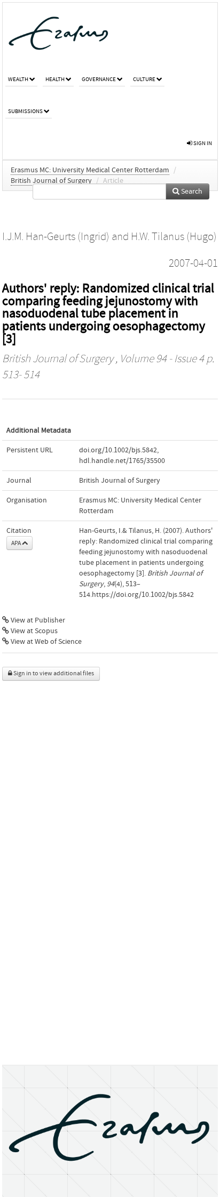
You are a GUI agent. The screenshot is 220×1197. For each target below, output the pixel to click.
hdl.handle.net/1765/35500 (122, 461)
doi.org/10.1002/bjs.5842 (118, 450)
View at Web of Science (45, 641)
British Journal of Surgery (51, 181)
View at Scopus (33, 631)
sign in (202, 143)
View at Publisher (37, 620)
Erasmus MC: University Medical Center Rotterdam (90, 170)
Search (190, 191)
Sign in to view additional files (53, 673)
